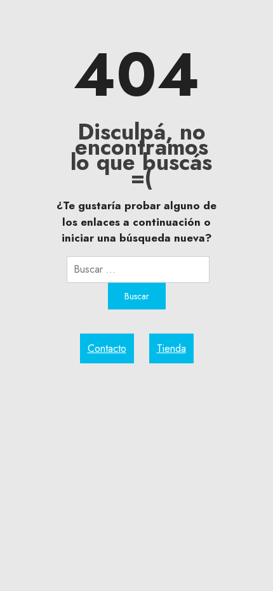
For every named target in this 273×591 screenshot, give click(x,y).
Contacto (107, 348)
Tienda (171, 348)
